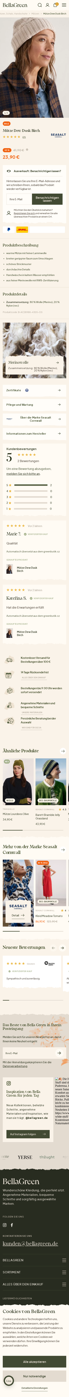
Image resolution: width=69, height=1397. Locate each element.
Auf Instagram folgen (23, 1134)
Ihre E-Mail (11, 1053)
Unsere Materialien (32, 712)
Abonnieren (59, 1053)
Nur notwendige (34, 1376)
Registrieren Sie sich (24, 213)
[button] (62, 948)
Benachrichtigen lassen (47, 199)
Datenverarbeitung (15, 1066)
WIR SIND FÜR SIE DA (31, 727)
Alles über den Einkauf (34, 677)
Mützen (35, 13)
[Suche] (40, 5)
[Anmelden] (47, 5)
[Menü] (62, 5)
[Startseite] (15, 5)
